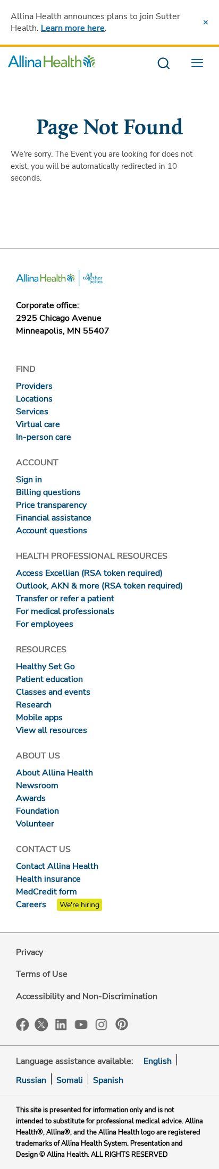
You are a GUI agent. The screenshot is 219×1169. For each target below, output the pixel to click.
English (158, 1061)
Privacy (29, 952)
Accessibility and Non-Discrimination (86, 996)
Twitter (41, 1024)
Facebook (22, 1024)
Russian (31, 1080)
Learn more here (73, 28)
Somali (69, 1080)
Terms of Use (42, 974)
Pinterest (121, 1024)
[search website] (163, 64)
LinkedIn (61, 1023)
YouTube (81, 1023)
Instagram (101, 1023)
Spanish (108, 1080)
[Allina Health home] (51, 64)
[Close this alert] (205, 22)
